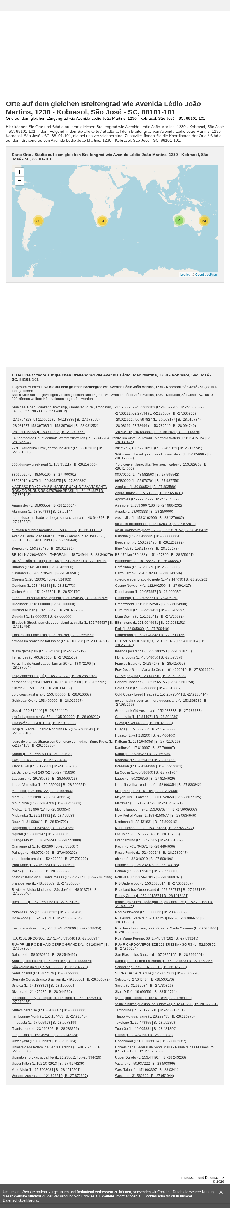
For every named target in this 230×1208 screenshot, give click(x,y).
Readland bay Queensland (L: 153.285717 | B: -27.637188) (160, 890)
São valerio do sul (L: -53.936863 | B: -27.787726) (50, 967)
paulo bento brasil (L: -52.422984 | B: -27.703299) (50, 859)
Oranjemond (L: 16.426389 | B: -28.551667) (45, 846)
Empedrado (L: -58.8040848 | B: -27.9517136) (150, 635)
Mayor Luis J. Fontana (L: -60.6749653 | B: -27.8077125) (158, 797)
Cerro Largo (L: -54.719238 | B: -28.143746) (148, 573)
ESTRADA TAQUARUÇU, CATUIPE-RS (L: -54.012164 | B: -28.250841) (159, 643)
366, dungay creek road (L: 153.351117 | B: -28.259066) (54, 464)
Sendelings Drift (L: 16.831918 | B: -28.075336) (151, 967)
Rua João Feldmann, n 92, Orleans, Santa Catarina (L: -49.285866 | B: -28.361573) (166, 930)
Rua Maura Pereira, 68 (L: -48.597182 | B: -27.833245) (156, 938)
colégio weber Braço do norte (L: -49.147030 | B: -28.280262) (161, 579)
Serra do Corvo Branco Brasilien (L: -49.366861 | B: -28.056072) (61, 979)
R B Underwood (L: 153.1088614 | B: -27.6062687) (154, 883)
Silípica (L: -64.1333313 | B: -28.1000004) (43, 986)
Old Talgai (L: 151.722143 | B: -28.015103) (147, 834)
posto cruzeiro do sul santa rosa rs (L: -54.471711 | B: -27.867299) (62, 877)
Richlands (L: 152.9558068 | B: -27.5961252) (46, 902)
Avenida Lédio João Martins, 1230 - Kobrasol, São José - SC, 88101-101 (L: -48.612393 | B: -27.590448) (58, 538)
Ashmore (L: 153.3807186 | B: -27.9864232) (148, 505)
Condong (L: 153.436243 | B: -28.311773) (43, 586)
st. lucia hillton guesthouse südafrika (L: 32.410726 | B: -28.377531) (166, 1004)
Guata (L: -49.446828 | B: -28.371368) (144, 723)
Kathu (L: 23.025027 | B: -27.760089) (143, 754)
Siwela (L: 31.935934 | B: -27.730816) (144, 986)
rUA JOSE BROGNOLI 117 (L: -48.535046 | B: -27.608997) (56, 938)
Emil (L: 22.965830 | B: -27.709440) (142, 629)
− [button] (19, 180)
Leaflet (185, 274)
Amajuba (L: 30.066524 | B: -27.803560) (145, 487)
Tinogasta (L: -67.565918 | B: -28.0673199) (44, 1023)
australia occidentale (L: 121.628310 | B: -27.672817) (155, 524)
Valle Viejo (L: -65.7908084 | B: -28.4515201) (46, 1070)
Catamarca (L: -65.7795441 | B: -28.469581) (45, 573)
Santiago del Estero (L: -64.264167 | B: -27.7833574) (52, 961)
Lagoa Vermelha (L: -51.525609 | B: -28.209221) (49, 785)
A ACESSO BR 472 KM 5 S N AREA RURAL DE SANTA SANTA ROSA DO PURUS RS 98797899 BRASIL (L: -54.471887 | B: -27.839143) (59, 491)
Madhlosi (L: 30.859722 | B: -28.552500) (42, 791)
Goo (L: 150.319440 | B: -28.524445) (40, 711)
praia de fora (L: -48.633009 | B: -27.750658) (46, 883)
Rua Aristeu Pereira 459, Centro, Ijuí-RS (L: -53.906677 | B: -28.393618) (159, 920)
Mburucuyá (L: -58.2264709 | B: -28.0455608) (46, 803)
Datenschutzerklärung (20, 1200)
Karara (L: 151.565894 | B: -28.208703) (42, 754)
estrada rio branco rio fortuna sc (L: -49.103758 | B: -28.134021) (60, 641)
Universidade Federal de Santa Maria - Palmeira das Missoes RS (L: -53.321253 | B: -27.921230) (164, 1049)
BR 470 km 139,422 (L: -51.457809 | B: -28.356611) (154, 555)
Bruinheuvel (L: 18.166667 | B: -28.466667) (148, 561)
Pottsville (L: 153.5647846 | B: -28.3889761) (148, 877)
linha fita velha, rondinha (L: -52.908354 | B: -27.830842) (158, 785)
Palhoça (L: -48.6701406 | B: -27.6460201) (44, 853)
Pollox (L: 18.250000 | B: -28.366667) (40, 871)
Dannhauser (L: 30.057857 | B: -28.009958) (148, 592)
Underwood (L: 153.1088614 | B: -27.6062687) (150, 1041)
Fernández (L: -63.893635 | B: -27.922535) (44, 657)
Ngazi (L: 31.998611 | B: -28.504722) (40, 822)
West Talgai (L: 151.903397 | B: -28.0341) (146, 1070)
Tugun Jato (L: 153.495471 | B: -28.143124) (45, 1035)
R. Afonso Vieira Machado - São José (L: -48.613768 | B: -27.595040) (54, 892)
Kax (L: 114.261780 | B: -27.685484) (39, 760)
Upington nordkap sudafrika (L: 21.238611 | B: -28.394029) (56, 1057)
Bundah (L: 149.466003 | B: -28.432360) (42, 567)
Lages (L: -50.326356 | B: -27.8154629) (145, 779)
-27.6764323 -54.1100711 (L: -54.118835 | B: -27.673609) (56, 420)
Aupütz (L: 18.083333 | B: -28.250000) (144, 512)
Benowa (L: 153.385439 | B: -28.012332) (43, 549)
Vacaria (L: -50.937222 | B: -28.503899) (145, 1064)
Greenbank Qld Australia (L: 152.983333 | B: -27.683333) (158, 711)
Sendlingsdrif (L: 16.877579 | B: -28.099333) (45, 973)
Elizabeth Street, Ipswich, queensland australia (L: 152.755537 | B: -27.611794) (62, 625)
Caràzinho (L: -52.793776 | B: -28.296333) (147, 567)
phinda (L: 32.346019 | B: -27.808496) (144, 859)
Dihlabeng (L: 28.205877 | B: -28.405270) (146, 598)
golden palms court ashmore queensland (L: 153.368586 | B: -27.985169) (161, 703)
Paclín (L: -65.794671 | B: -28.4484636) (145, 846)
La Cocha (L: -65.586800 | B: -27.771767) (146, 772)
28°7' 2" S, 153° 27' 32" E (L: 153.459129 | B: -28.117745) (158, 448)
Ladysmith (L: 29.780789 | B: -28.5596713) (44, 779)
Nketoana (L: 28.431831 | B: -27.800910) (146, 822)
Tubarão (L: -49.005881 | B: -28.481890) (145, 1029)
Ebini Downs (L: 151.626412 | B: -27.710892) (149, 616)
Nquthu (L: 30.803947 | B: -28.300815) (41, 834)
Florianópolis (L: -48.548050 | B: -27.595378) (149, 657)
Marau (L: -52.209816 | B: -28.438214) (41, 797)
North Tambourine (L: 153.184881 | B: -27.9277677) (154, 828)
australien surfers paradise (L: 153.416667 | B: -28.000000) (57, 530)
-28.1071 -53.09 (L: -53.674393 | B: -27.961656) (48, 432)
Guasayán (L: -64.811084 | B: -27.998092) (44, 723)
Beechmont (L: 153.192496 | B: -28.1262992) (149, 542)
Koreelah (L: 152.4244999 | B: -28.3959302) (148, 766)
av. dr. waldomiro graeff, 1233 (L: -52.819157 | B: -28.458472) (161, 530)
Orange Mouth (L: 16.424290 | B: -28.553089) (46, 840)
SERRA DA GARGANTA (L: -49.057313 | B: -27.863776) (157, 973)
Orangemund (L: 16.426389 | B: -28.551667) (149, 840)
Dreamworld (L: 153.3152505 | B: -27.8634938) (151, 604)
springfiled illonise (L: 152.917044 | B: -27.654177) (153, 998)
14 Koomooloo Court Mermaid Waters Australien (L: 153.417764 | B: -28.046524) (63, 440)
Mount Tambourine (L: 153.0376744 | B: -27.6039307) (156, 809)
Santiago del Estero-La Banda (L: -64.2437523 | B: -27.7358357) (164, 961)
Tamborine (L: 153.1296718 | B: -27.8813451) (150, 1010)
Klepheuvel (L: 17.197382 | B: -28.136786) (44, 766)
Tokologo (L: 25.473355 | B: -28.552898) (145, 1023)
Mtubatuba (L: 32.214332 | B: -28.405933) (43, 816)
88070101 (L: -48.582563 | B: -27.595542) (147, 475)
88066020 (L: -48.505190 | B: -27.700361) (44, 475)
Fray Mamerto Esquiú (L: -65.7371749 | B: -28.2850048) (54, 676)
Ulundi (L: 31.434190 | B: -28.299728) (144, 1035)
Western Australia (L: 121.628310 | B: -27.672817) (50, 1076)
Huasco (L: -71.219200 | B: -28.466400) (145, 735)
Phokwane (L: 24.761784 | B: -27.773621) (43, 865)
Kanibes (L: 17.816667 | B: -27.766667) (145, 748)
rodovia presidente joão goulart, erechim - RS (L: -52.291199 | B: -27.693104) (164, 904)
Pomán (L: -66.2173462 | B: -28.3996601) (146, 871)
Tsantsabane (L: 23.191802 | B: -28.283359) (45, 1029)
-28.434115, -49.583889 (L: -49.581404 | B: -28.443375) (157, 432)
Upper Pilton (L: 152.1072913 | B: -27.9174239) (48, 1064)
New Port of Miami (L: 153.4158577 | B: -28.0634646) (155, 816)
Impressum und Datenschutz (202, 1178)
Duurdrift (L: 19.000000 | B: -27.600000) (42, 616)
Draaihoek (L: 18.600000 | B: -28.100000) (43, 604)
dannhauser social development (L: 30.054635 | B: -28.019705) (60, 598)
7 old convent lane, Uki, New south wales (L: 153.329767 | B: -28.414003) (161, 466)
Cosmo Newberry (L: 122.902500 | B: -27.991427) (153, 586)
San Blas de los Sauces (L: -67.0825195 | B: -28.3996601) (159, 955)
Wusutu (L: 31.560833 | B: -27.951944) (144, 1076)
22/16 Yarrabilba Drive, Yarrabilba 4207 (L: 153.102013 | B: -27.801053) (57, 450)
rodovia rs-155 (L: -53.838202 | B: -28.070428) (47, 912)
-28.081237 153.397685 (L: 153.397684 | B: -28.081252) (55, 426)
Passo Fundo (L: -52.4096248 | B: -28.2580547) (151, 853)
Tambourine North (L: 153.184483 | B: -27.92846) (49, 1016)
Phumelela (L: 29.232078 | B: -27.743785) (147, 865)
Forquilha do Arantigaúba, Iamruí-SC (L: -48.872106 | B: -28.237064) (54, 665)
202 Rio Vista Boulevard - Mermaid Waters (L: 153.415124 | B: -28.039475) (162, 440)
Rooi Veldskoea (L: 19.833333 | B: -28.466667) (151, 912)
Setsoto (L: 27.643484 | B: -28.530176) (144, 979)
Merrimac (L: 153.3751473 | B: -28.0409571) (149, 803)
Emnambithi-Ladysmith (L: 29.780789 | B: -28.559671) (53, 635)
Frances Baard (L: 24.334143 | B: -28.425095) (150, 664)
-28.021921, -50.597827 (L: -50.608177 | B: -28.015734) (158, 420)
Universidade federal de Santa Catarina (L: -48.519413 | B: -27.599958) (56, 1049)
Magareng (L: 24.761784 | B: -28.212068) (146, 791)
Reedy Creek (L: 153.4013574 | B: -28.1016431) (151, 896)
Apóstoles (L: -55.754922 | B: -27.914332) (147, 499)
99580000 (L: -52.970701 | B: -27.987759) (147, 481)
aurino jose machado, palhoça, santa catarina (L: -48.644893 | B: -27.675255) (61, 520)
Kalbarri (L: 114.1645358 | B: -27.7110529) (147, 742)
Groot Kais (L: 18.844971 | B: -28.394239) (146, 717)
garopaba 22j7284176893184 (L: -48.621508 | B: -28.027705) (59, 682)
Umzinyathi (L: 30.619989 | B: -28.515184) (44, 1041)
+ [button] (19, 172)
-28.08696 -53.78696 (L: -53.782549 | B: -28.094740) (155, 426)
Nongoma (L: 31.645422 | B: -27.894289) (43, 828)
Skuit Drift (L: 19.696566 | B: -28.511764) (146, 992)
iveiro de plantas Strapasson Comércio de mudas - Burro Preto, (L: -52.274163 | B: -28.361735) (62, 743)
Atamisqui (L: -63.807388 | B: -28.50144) (42, 512)
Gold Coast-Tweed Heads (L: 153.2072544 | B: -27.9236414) (161, 694)
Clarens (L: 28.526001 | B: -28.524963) (41, 579)
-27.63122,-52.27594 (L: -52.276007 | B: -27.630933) (155, 413)
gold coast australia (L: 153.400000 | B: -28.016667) (51, 694)
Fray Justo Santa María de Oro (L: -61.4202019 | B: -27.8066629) (164, 670)
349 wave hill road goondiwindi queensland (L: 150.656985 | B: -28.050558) (163, 456)
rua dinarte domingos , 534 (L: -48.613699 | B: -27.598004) (56, 928)
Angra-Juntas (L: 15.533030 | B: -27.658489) (149, 493)
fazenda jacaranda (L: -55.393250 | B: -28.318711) (153, 651)
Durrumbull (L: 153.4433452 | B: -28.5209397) (150, 610)
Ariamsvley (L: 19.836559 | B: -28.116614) (44, 505)
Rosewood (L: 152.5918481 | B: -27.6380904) (47, 918)
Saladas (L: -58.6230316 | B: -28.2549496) (44, 955)
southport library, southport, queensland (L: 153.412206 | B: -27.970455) (57, 1000)
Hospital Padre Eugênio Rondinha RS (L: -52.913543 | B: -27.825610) (55, 731)
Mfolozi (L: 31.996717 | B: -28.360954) (41, 809)
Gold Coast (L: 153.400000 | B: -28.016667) (148, 688)
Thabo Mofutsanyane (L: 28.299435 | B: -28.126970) (155, 1016)
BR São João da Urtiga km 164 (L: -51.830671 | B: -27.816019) (59, 561)
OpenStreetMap (206, 274)
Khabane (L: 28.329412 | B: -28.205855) (145, 760)
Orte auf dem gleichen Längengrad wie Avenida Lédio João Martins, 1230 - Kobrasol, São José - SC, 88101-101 (105, 118)
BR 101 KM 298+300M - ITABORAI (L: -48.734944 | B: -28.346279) (62, 555)
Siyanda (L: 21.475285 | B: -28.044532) (42, 992)
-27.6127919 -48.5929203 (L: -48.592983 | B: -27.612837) (159, 407)
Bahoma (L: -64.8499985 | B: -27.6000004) (147, 536)
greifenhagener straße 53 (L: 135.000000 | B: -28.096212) (56, 717)
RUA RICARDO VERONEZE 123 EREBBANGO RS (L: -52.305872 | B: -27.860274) (166, 947)
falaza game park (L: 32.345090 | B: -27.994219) (49, 651)
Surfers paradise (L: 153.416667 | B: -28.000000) (49, 1010)
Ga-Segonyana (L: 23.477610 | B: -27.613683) (150, 676)
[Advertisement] (115, 56)
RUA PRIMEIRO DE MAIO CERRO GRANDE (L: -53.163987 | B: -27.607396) (60, 947)
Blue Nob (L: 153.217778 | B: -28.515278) (147, 549)
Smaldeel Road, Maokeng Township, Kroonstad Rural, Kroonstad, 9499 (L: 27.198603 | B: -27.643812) (62, 409)
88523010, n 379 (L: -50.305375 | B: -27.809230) (49, 481)
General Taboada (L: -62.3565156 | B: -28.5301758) (154, 682)
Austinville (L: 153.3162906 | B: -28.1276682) (149, 518)
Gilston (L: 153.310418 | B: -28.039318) (42, 688)
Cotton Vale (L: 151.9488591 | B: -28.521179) (46, 592)
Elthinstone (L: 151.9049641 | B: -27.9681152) (150, 623)
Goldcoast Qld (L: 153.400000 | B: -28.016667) (47, 701)
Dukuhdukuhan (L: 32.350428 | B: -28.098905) (47, 610)
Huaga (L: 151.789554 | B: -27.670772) (145, 729)
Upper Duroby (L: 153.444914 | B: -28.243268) (150, 1057)
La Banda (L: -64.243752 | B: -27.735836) (43, 772)
